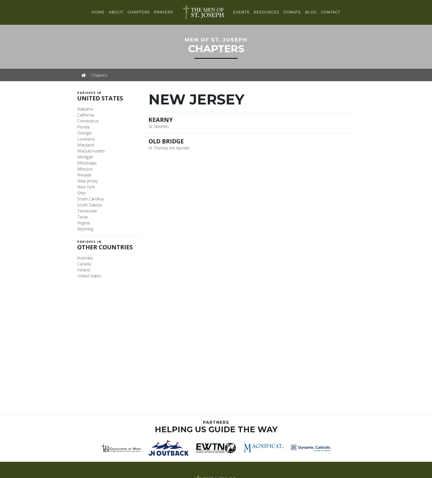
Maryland (85, 145)
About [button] (116, 12)
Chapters (99, 75)
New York (86, 187)
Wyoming (85, 229)
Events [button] (241, 12)
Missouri (85, 169)
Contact (330, 12)
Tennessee (87, 211)
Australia (85, 258)
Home (98, 12)
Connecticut (87, 121)
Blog (311, 12)
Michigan (85, 157)
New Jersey (87, 181)
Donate (292, 12)
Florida (83, 127)
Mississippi (86, 163)
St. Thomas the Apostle (169, 148)
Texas (82, 217)
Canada (84, 264)
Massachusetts (91, 151)
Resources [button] (266, 12)
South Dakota (89, 205)
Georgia (84, 133)
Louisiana (85, 139)
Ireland (83, 270)
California (85, 115)
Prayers (163, 12)
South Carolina (90, 199)
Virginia (83, 223)
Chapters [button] (139, 12)
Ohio (81, 193)
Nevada (84, 175)
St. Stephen (158, 126)
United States (89, 276)
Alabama (85, 109)
